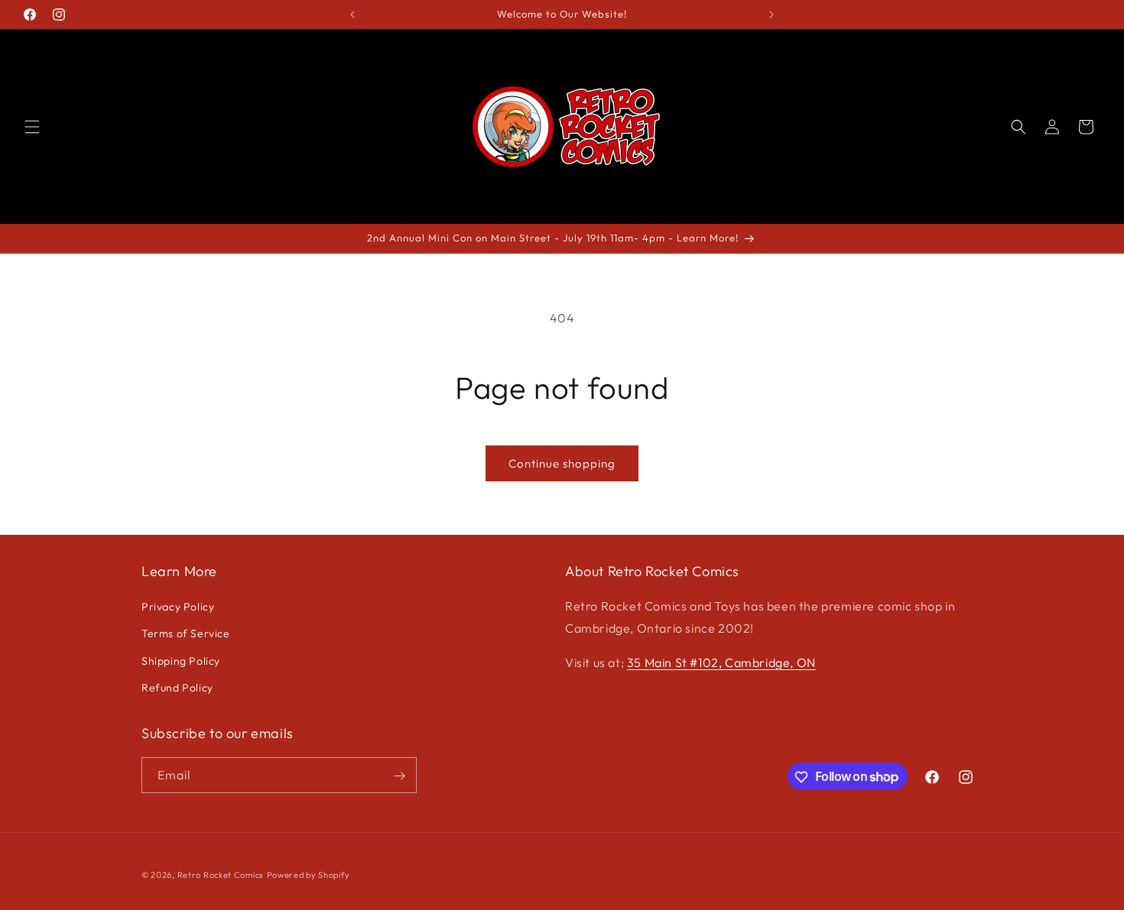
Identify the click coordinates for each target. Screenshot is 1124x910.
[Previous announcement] (352, 14)
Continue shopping (562, 463)
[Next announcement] (771, 14)
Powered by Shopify (308, 875)
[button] (32, 127)
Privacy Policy (177, 607)
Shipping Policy (180, 661)
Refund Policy (177, 688)
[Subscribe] (399, 776)
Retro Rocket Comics (220, 875)
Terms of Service (185, 634)
